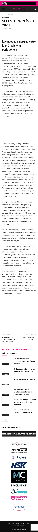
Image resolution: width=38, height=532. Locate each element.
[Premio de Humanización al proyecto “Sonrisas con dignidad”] (7, 402)
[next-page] (6, 420)
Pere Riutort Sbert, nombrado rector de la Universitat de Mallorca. (23, 391)
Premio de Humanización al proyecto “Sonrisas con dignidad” (25, 402)
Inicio (3, 14)
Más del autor (9, 353)
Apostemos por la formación (29, 338)
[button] (3, 9)
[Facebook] (11, 33)
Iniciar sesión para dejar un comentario (19, 434)
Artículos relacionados (14, 349)
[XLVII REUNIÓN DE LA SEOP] (7, 381)
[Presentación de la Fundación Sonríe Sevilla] (7, 412)
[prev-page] (3, 420)
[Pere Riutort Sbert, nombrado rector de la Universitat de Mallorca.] (7, 392)
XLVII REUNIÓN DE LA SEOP (25, 379)
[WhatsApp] (20, 33)
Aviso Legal (11, 523)
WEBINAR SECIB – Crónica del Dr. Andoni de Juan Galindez (9, 339)
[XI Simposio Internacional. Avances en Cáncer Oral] (7, 371)
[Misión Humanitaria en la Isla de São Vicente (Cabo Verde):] (7, 361)
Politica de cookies (19, 526)
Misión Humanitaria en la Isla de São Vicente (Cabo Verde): (24, 361)
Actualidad (10, 14)
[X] (16, 33)
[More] (30, 33)
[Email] (25, 33)
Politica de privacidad (22, 523)
